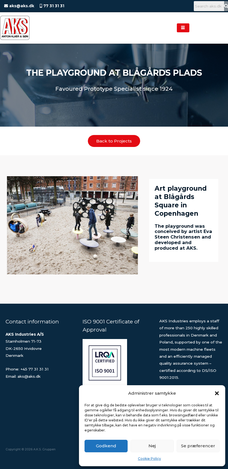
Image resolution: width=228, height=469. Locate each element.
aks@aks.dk (21, 6)
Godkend (106, 445)
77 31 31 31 (53, 6)
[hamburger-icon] (183, 28)
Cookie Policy (149, 458)
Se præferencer (198, 445)
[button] (217, 393)
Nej (152, 445)
